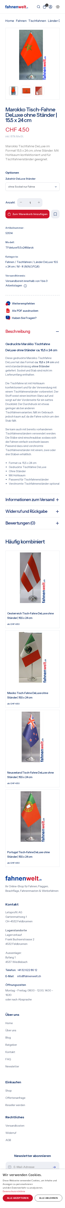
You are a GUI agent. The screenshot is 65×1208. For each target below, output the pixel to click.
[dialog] (32, 1188)
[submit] (53, 1167)
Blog (8, 1037)
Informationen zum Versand (29, 499)
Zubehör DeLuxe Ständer (20, 178)
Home (9, 21)
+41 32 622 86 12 (27, 970)
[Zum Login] (49, 7)
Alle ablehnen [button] (48, 1198)
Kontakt (10, 1052)
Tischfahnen (37, 21)
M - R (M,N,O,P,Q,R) (28, 266)
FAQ (8, 1059)
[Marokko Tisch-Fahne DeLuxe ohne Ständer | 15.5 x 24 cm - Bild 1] (32, 55)
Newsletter (12, 1066)
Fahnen (21, 21)
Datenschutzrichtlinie (14, 1191)
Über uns (10, 1030)
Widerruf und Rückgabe (26, 511)
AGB (8, 1140)
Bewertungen (20, 523)
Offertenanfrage (15, 1098)
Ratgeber (11, 1044)
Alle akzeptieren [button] (18, 1198)
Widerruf (10, 1133)
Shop (8, 1090)
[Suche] (37, 7)
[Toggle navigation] (58, 7)
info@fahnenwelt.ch (29, 976)
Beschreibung (17, 331)
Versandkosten (14, 1125)
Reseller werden (15, 1105)
